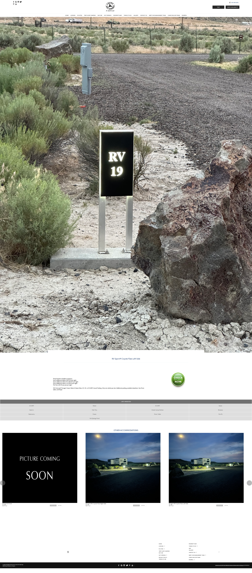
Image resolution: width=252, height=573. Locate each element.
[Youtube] (16, 4)
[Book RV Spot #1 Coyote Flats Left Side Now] (178, 388)
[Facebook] (14, 2)
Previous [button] (2, 185)
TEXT (218, 7)
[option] (126, 17)
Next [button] (249, 185)
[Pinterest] (14, 4)
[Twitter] (21, 2)
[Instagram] (18, 2)
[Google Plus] (16, 2)
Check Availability (232, 7)
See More (59, 505)
